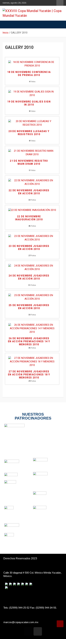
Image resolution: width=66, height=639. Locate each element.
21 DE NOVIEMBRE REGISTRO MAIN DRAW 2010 (29, 162)
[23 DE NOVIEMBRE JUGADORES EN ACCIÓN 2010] (32, 236)
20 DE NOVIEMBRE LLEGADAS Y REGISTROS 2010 (28, 133)
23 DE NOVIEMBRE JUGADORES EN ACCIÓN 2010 (29, 247)
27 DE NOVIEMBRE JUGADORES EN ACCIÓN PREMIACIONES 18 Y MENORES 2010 (29, 374)
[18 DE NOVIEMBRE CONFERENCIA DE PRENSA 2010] (32, 62)
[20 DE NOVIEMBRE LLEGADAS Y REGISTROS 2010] (32, 121)
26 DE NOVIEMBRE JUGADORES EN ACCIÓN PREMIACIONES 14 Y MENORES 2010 (29, 341)
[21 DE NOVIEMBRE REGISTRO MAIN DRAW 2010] (32, 150)
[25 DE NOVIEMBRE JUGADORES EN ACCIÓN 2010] (32, 295)
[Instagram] (38, 631)
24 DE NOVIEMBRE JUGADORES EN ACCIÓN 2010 (29, 277)
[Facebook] (28, 631)
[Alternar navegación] (7, 24)
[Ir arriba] (60, 623)
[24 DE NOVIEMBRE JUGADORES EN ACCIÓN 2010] (32, 265)
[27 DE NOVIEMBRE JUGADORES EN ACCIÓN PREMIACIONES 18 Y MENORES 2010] (32, 357)
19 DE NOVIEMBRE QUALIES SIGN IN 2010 (29, 103)
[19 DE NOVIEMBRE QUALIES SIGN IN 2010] (32, 91)
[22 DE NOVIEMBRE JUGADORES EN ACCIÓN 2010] (32, 180)
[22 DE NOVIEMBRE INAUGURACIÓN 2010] (32, 210)
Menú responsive (59, 3)
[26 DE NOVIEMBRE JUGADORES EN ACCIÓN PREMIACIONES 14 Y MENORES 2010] (32, 324)
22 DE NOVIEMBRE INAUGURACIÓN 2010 (29, 218)
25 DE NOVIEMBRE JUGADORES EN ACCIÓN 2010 (29, 307)
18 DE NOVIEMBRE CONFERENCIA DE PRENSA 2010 (29, 73)
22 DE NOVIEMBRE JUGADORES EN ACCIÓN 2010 (29, 192)
